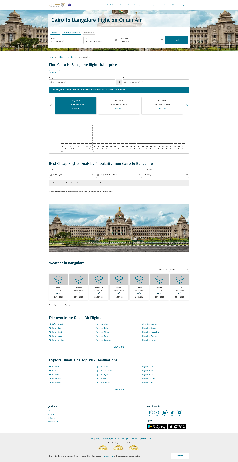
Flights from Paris (102, 336)
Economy (53, 72)
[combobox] (65, 41)
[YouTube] (179, 413)
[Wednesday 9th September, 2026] (126, 143)
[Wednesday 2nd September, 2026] (98, 143)
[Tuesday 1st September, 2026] (94, 143)
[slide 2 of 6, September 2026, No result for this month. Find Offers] (119, 105)
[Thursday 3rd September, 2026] (102, 143)
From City (134, 439)
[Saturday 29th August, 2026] (82, 143)
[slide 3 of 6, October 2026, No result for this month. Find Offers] (162, 105)
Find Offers (76, 109)
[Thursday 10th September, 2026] (130, 143)
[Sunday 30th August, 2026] (86, 143)
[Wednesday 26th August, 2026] (70, 143)
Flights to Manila (101, 378)
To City (98, 439)
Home (51, 57)
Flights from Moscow (103, 332)
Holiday (147, 5)
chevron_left (51, 105)
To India (70, 57)
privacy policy (109, 456)
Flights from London (56, 336)
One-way (54, 33)
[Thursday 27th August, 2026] (74, 143)
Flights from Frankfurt (149, 336)
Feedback (51, 414)
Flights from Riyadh (102, 324)
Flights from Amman (149, 340)
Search (176, 40)
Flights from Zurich (55, 328)
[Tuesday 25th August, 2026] (66, 143)
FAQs (49, 411)
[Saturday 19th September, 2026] (167, 143)
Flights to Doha (54, 371)
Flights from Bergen (149, 328)
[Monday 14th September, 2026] (147, 143)
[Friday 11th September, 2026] (134, 143)
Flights (60, 57)
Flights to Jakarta (148, 375)
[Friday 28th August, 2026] (78, 143)
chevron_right (187, 105)
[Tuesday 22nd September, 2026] (179, 143)
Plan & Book (112, 5)
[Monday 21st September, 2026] (175, 143)
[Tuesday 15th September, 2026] (151, 143)
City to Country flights (121, 439)
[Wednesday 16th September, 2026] (155, 143)
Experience (157, 5)
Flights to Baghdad (55, 382)
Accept (180, 456)
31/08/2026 (124, 41)
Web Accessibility (53, 422)
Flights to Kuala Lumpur (104, 371)
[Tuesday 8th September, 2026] (122, 143)
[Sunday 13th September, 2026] (143, 143)
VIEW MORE (119, 347)
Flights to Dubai (147, 367)
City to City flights (107, 439)
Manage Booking (135, 5)
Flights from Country (145, 439)
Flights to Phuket (55, 375)
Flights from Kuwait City (150, 332)
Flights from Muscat (56, 324)
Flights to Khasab (55, 378)
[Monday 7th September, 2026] (118, 143)
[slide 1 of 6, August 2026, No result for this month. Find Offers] (75, 105)
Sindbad (166, 5)
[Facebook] (150, 413)
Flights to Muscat (55, 367)
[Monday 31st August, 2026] (90, 143)
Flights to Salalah (102, 367)
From (53, 39)
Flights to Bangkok (102, 375)
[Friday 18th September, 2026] (163, 143)
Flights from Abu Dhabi (57, 340)
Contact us (51, 418)
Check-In (123, 5)
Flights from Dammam (149, 324)
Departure (124, 39)
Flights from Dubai (55, 332)
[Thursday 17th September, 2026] (159, 143)
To (86, 39)
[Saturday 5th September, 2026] (110, 143)
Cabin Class (148, 169)
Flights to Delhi (147, 382)
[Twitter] (172, 413)
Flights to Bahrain (148, 378)
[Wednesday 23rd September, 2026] (183, 143)
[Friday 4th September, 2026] (106, 143)
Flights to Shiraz (147, 371)
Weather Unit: (163, 270)
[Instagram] (157, 413)
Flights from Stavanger (103, 340)
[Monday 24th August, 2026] (62, 143)
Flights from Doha (102, 328)
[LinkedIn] (165, 413)
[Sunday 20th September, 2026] (171, 143)
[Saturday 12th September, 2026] (138, 143)
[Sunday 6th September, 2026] (114, 143)
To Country (90, 439)
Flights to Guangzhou (103, 382)
